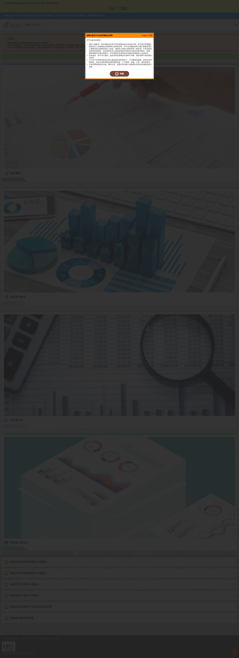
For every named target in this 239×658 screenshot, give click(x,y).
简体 (150, 35)
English (145, 35)
